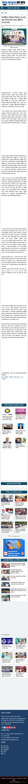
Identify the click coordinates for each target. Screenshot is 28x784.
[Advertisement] (14, 75)
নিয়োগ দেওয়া (17, 377)
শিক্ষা (5, 13)
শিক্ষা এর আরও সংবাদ (14, 536)
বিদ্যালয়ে (4, 378)
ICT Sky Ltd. (24, 782)
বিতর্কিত (6, 377)
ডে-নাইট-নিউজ (5, 25)
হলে (22, 377)
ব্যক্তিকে (11, 377)
